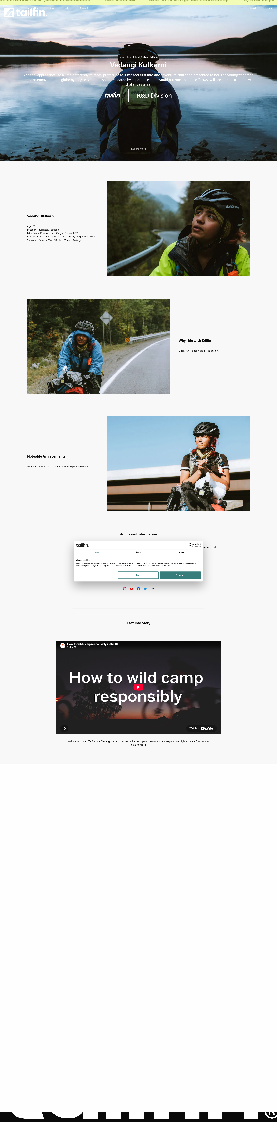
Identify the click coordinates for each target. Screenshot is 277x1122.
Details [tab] (139, 552)
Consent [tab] (95, 553)
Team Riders (133, 57)
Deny (138, 575)
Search (253, 7)
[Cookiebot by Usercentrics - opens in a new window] (188, 545)
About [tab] (181, 552)
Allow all (180, 575)
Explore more (138, 148)
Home (122, 57)
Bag (270, 7)
